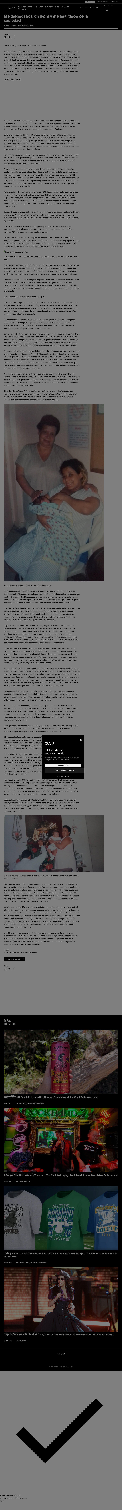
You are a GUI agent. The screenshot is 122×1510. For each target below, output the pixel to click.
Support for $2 (63, 765)
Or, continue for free (63, 776)
